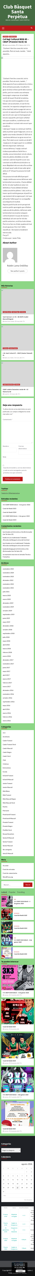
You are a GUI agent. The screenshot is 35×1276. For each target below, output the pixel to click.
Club (4, 760)
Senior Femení (13, 348)
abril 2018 (6, 645)
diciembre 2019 (8, 603)
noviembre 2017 (8, 664)
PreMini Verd (13, 36)
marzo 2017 (7, 679)
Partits (5, 807)
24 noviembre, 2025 (15, 1029)
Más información (20, 1268)
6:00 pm (24, 1239)
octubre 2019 (7, 610)
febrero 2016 (7, 717)
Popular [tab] (12, 892)
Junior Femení (7, 783)
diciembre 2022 (8, 580)
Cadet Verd (6, 756)
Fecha (5, 1207)
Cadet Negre (15, 312)
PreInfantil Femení (9, 814)
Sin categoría (7, 849)
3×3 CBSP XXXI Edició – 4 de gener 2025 (16, 516)
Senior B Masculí (8, 838)
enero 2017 (7, 686)
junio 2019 (6, 618)
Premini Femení (8, 822)
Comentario (7, 419)
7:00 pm (24, 1248)
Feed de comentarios (10, 873)
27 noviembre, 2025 (15, 995)
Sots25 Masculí (8, 853)
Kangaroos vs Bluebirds (14, 1230)
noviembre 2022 (8, 584)
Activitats (6, 737)
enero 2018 (7, 656)
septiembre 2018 (8, 633)
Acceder (6, 865)
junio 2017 (6, 667)
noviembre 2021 (8, 588)
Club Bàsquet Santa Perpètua (17, 12)
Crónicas (5, 36)
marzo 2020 (7, 595)
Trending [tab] (21, 892)
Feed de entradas (9, 869)
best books (6, 532)
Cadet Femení (7, 740)
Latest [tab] (4, 892)
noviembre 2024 (8, 573)
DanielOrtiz (7, 394)
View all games (28, 1200)
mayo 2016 (6, 705)
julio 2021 (6, 592)
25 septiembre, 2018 (5, 1230)
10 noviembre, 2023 (15, 1131)
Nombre (6, 446)
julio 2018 (6, 637)
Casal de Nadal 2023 (9, 520)
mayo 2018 (6, 641)
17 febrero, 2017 (22, 45)
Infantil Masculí (8, 779)
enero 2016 (7, 721)
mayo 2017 (6, 671)
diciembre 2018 (8, 626)
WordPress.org (8, 877)
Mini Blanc (6, 791)
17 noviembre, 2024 (15, 1097)
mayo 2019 (6, 622)
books (5, 537)
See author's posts (17, 271)
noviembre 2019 (8, 607)
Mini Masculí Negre (9, 799)
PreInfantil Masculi (9, 818)
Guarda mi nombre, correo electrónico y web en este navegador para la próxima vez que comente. (17, 470)
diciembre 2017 (8, 660)
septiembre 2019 (8, 614)
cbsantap (6, 995)
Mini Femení (7, 795)
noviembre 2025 (8, 569)
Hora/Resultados (23, 1207)
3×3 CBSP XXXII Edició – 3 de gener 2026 (16, 505)
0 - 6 (24, 1230)
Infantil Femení (8, 775)
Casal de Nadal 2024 (9, 512)
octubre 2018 (7, 629)
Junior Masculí (7, 787)
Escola (5, 772)
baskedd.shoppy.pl (9, 549)
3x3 (15, 899)
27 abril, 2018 (19, 357)
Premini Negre (7, 826)
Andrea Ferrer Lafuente (9, 321)
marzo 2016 (7, 713)
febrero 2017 (7, 683)
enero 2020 (7, 599)
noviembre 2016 (8, 694)
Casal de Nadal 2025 (9, 508)
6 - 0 (24, 1215)
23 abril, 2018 (14, 394)
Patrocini (6, 810)
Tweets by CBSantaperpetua (10, 493)
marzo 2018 (7, 648)
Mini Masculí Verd (9, 803)
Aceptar (20, 1271)
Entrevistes (7, 768)
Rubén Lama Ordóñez (10, 45)
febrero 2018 (7, 652)
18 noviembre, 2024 (15, 1063)
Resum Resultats (8, 834)
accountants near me (10, 554)
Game (14, 1207)
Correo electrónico (22, 447)
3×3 (4, 733)
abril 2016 (6, 709)
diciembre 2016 (8, 690)
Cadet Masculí (7, 312)
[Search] (31, 28)
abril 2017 (6, 675)
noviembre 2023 (8, 576)
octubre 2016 (7, 698)
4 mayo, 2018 (19, 321)
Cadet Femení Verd (8, 384)
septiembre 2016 (8, 702)
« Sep (4, 1195)
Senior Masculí (8, 846)
